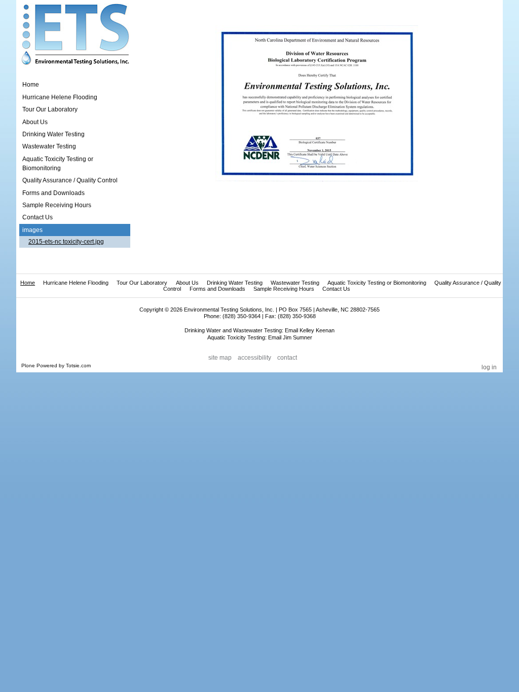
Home (30, 84)
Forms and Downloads (217, 289)
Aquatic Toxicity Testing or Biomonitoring (376, 283)
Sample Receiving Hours (283, 289)
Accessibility (254, 357)
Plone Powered (39, 365)
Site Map (220, 357)
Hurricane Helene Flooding (75, 283)
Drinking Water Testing (235, 283)
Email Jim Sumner (290, 337)
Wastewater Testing (295, 283)
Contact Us (336, 289)
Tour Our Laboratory (142, 283)
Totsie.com (78, 365)
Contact (287, 357)
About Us (187, 283)
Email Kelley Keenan (310, 330)
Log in (489, 367)
